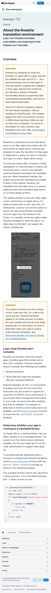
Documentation (14, 9)
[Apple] (3, 532)
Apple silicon (8, 19)
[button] (34, 3)
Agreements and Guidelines (37, 589)
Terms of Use (7, 589)
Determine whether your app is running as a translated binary (22, 427)
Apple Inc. (19, 586)
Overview (9, 59)
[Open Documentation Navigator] (3, 9)
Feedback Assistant (12, 580)
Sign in (40, 3)
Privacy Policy (19, 589)
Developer (12, 532)
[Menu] (48, 3)
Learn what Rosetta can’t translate (18, 350)
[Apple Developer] (8, 3)
